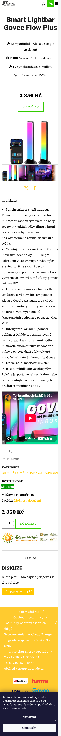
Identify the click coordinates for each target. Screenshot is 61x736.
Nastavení (29, 717)
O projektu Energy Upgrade (28, 651)
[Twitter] (26, 188)
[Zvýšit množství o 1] (12, 521)
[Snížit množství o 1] (12, 526)
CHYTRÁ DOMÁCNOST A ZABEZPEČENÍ (30, 473)
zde (24, 708)
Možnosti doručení (27, 500)
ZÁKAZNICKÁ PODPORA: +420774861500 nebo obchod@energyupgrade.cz (24, 663)
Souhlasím (29, 728)
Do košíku (30, 106)
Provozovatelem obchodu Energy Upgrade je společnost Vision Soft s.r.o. (28, 640)
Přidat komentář (18, 592)
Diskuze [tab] (29, 558)
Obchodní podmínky (28, 617)
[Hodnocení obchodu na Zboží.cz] (20, 680)
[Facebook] (35, 188)
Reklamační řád (27, 612)
